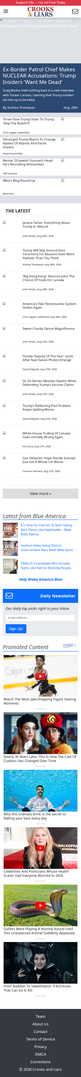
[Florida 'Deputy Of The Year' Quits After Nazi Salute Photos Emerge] (11, 362)
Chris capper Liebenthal (16, 132)
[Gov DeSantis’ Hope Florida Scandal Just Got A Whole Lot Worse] (11, 464)
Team (40, 1016)
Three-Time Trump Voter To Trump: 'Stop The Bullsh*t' (29, 121)
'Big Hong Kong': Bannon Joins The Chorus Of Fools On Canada (49, 278)
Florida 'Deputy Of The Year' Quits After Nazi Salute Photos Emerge (48, 358)
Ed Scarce (28, 446)
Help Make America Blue (40, 579)
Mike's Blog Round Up (19, 180)
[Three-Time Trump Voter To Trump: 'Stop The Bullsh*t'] (69, 125)
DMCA (40, 1054)
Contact (40, 1031)
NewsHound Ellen (13, 153)
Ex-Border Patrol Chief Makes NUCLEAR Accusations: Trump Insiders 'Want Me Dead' (39, 75)
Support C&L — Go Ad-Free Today (40, 2)
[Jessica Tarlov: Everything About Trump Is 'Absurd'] (11, 229)
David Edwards (31, 369)
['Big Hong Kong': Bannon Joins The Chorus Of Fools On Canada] (11, 282)
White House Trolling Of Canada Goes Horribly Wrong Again (46, 435)
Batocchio (8, 193)
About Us (40, 1024)
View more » (40, 493)
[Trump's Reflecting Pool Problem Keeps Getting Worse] (11, 412)
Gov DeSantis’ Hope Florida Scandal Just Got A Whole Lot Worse (49, 460)
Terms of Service (40, 1039)
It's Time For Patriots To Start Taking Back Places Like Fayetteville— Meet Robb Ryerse (46, 529)
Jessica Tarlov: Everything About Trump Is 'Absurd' (46, 224)
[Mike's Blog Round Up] (69, 187)
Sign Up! (16, 629)
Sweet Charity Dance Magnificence (49, 328)
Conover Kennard (32, 471)
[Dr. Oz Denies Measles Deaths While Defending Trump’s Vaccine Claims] (11, 387)
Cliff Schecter (10, 173)
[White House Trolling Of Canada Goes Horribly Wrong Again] (11, 439)
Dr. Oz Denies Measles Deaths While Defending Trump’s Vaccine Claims (49, 383)
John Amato (29, 236)
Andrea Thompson (21, 107)
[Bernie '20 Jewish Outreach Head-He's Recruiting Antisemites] (69, 167)
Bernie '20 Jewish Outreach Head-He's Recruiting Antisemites (28, 162)
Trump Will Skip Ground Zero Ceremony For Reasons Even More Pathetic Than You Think (48, 254)
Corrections (40, 1061)
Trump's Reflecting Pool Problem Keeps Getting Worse (47, 407)
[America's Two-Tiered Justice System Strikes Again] (11, 310)
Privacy (40, 1046)
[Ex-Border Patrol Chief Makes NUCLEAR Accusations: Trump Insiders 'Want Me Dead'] (40, 40)
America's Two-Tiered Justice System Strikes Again (49, 306)
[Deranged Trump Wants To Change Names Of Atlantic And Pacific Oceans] (69, 145)
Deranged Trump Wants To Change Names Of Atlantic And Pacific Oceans (29, 143)
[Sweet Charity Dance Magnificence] (11, 335)
